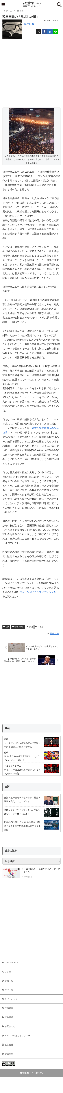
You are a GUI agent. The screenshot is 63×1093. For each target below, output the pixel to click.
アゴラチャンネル (12, 766)
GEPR (8, 971)
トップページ (11, 962)
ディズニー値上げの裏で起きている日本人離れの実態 (22, 771)
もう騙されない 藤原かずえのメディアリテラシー (40, 870)
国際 (7, 627)
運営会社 (9, 1044)
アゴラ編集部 (26, 877)
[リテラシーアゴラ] (11, 873)
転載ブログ (19, 627)
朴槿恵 (40, 627)
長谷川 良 (29, 24)
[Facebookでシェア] (44, 31)
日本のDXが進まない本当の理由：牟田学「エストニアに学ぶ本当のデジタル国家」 (22, 826)
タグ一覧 (9, 990)
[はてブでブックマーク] (50, 31)
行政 (6, 739)
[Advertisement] (31, 71)
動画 (7, 728)
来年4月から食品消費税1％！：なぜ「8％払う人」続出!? (21, 758)
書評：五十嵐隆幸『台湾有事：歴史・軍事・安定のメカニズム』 (22, 799)
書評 (7, 786)
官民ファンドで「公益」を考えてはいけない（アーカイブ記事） (22, 812)
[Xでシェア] (38, 31)
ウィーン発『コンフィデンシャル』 (39, 592)
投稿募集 (9, 1008)
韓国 (31, 627)
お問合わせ (10, 1026)
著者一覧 (9, 981)
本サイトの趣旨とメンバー (17, 1035)
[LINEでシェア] (55, 31)
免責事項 (9, 1054)
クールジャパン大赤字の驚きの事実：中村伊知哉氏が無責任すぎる (22, 745)
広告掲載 (9, 1017)
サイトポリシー (12, 999)
